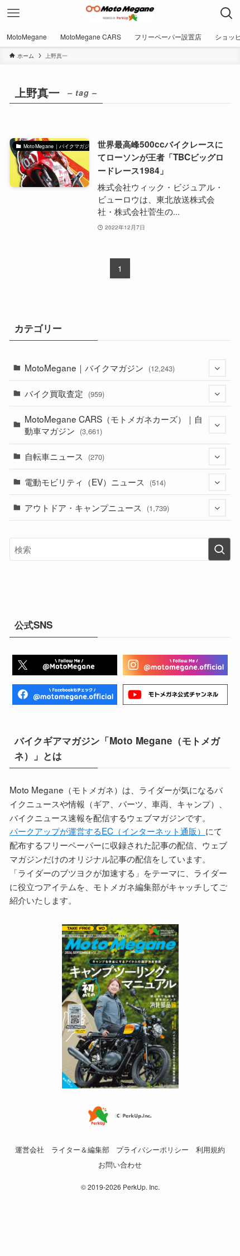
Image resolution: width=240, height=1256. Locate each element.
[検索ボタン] (226, 13)
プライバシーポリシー (152, 1149)
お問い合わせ (120, 1164)
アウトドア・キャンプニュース (97, 507)
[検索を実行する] (219, 549)
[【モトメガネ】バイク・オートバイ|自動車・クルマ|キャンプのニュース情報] (119, 13)
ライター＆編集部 (80, 1149)
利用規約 (210, 1149)
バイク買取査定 (64, 393)
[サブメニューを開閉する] (217, 367)
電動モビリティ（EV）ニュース (95, 481)
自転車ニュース (64, 456)
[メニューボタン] (13, 13)
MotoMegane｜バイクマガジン (100, 367)
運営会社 (29, 1149)
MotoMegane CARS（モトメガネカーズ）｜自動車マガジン (114, 425)
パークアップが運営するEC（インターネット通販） (107, 831)
